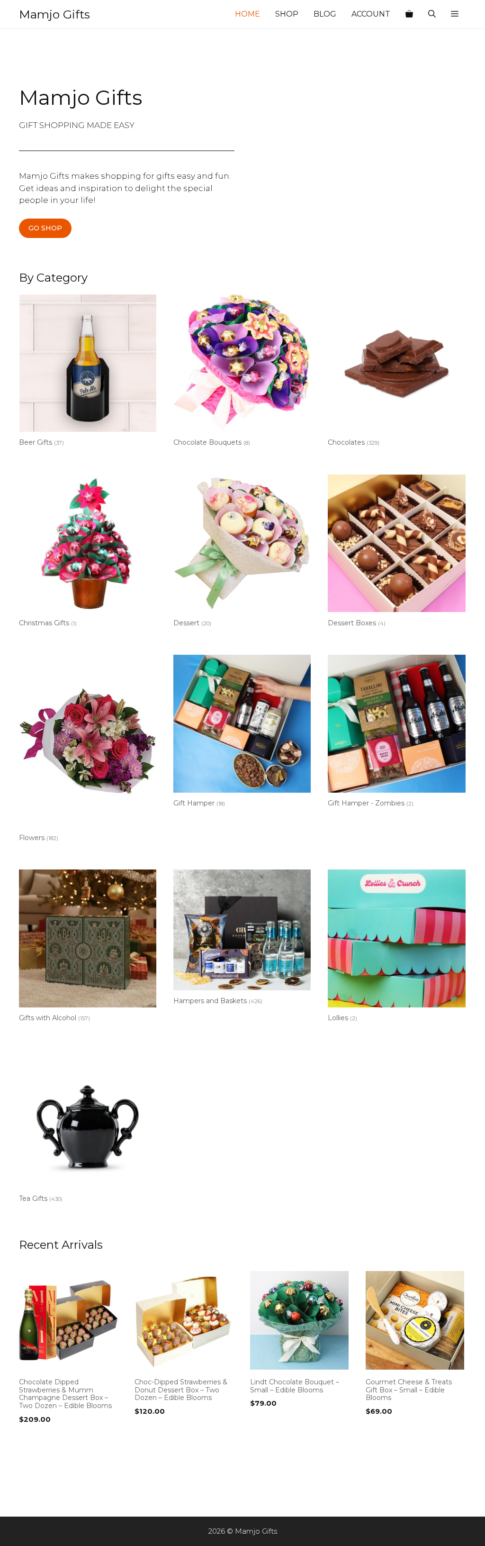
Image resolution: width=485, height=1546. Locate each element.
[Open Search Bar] (432, 14)
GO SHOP (45, 228)
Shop (286, 13)
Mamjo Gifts (54, 14)
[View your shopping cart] (409, 14)
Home (247, 13)
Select (32, 1439)
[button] (454, 14)
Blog (325, 13)
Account (370, 13)
